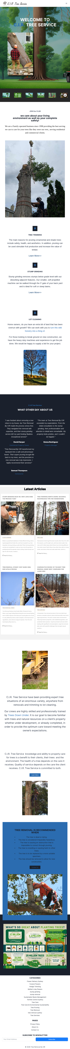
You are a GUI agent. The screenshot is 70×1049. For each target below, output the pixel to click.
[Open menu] (66, 3)
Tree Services (41, 610)
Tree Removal (35, 1010)
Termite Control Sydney (35, 1000)
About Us (35, 1027)
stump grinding (6, 537)
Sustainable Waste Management (35, 997)
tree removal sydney (8, 608)
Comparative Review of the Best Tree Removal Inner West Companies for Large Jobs (51, 569)
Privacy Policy (35, 1024)
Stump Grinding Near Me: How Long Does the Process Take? (17, 498)
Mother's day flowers (35, 989)
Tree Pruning (35, 1007)
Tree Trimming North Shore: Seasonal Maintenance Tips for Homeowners (51, 498)
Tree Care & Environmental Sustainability (35, 1005)
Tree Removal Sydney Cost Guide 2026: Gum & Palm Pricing (16, 568)
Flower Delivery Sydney (35, 981)
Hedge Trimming (35, 986)
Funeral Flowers (35, 984)
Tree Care (40, 537)
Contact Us (35, 1030)
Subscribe (51, 1039)
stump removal (35, 994)
